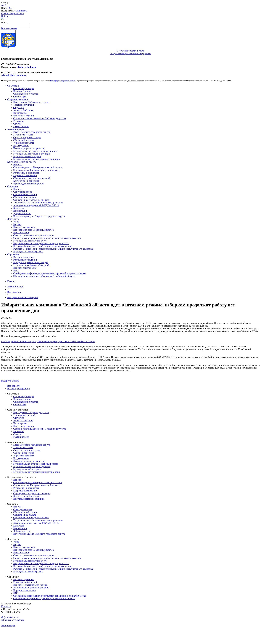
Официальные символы (25, 94)
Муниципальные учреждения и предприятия (36, 159)
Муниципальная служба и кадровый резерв (35, 151)
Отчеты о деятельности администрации (33, 235)
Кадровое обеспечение (25, 175)
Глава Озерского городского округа (31, 132)
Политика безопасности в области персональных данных (42, 246)
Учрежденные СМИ (23, 143)
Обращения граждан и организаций (31, 178)
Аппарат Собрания (23, 110)
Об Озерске (13, 85)
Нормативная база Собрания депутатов (33, 230)
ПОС (16, 270)
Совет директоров (22, 191)
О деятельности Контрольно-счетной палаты (36, 170)
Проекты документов (24, 227)
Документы (13, 219)
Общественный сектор (25, 194)
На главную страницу (18, 388)
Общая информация (23, 88)
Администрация (15, 129)
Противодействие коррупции (28, 183)
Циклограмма (20, 113)
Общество (12, 186)
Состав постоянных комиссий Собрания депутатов (39, 118)
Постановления (21, 232)
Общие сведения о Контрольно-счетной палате (37, 167)
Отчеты (17, 123)
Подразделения (21, 145)
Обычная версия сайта (12, 13)
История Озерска (22, 91)
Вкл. (18, 10)
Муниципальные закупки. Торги (30, 240)
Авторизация (8, 625)
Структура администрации (27, 137)
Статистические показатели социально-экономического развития (47, 238)
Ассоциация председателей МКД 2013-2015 (36, 205)
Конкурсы (18, 208)
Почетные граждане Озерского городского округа (39, 216)
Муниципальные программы (28, 251)
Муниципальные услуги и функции (31, 153)
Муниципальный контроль (27, 156)
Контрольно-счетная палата (21, 162)
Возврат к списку (10, 380)
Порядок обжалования (24, 268)
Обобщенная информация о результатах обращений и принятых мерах (49, 273)
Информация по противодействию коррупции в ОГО (41, 243)
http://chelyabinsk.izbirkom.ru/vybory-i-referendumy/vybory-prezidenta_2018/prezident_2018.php (48, 341)
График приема (21, 126)
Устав (16, 221)
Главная (11, 281)
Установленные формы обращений (31, 265)
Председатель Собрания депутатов (31, 102)
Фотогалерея (19, 96)
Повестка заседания (23, 115)
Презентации (20, 210)
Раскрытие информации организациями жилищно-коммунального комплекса (53, 249)
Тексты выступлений (24, 104)
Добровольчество (22, 213)
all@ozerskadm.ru (26, 67)
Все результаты (9, 28)
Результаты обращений (25, 259)
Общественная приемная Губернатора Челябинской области (44, 276)
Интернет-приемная (23, 257)
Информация (14, 292)
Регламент (18, 121)
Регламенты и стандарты (26, 172)
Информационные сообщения (22, 297)
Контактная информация (26, 181)
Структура (18, 107)
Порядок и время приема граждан (30, 262)
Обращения (13, 254)
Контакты (6, 606)
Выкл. (23, 10)
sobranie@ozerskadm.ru (13, 75)
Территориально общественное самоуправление (38, 202)
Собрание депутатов (17, 99)
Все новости (13, 386)
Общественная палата (24, 197)
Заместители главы (23, 134)
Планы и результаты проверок (28, 148)
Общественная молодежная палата (31, 200)
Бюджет (17, 224)
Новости (17, 164)
